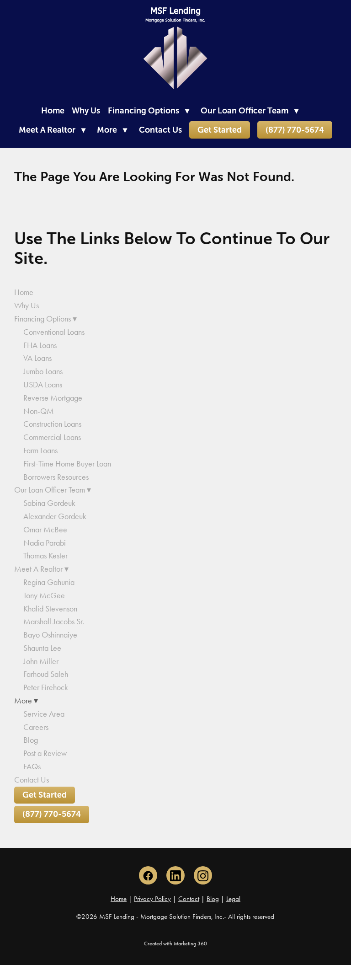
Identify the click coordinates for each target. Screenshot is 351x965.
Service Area (43, 714)
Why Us (86, 110)
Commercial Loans (52, 437)
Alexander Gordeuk (54, 516)
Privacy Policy (152, 899)
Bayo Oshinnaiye (50, 635)
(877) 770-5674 (295, 129)
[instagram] (203, 875)
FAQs (32, 766)
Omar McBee (45, 530)
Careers (35, 727)
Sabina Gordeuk (49, 503)
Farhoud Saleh (45, 674)
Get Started (219, 129)
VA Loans (37, 358)
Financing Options (148, 110)
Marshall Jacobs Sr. (53, 622)
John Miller (40, 661)
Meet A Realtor (52, 129)
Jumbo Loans (43, 371)
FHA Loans (40, 345)
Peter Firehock (45, 687)
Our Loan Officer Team (249, 110)
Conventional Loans (54, 332)
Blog (30, 740)
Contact (188, 899)
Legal (233, 899)
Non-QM (38, 411)
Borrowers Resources (56, 477)
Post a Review (45, 753)
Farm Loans (40, 450)
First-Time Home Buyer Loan (67, 464)
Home (52, 110)
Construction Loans (52, 424)
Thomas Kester (45, 556)
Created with (175, 943)
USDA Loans (42, 385)
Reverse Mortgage (52, 398)
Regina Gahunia (48, 582)
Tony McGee (44, 595)
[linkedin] (175, 875)
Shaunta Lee (42, 648)
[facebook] (148, 875)
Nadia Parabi (44, 543)
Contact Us (160, 129)
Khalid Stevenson (50, 609)
